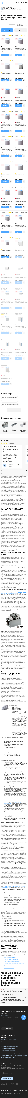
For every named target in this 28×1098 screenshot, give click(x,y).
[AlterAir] (3, 2)
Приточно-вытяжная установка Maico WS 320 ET (6, 201)
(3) (26, 60)
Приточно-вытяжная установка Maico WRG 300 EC (7, 352)
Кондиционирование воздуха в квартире (11, 1053)
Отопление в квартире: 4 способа (9, 1046)
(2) (26, 187)
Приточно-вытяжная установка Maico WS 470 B (7, 175)
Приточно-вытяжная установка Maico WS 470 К (20, 150)
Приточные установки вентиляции (5, 430)
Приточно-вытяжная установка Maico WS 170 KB (20, 74)
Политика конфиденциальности (9, 1017)
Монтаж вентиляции (9, 968)
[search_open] (19, 2)
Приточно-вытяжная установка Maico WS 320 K (20, 201)
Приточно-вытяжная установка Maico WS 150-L (7, 302)
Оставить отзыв (7, 1028)
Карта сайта (4, 1021)
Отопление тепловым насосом (9, 1050)
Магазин (3, 7)
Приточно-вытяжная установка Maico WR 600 (6, 327)
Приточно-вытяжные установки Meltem (9, 401)
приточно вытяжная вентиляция (16, 488)
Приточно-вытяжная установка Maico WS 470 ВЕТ (20, 125)
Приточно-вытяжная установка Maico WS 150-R (21, 302)
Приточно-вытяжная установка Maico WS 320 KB (6, 49)
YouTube (9, 1090)
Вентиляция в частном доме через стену (14, 963)
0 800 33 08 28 (6, 1063)
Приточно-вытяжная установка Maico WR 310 (6, 251)
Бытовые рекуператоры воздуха (23, 430)
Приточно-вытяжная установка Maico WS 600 (6, 378)
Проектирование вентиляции (11, 965)
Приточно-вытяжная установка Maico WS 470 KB (6, 99)
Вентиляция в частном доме (11, 959)
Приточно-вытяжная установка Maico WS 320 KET (20, 99)
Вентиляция (9, 7)
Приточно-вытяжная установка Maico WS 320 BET (20, 175)
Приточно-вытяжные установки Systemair (10, 404)
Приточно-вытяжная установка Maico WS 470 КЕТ (6, 125)
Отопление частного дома (8, 1048)
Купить (5, 55)
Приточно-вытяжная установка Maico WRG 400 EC (20, 327)
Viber (26, 1090)
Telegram (21, 1090)
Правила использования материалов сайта (12, 1019)
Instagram (15, 1090)
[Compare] (10, 55)
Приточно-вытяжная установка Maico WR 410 (20, 226)
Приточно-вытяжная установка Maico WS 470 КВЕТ (20, 49)
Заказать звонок (7, 1078)
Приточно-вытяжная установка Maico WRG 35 (6, 276)
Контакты (3, 1024)
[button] (26, 470)
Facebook (3, 1090)
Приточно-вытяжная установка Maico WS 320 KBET (6, 74)
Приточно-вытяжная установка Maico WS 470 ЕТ (6, 150)
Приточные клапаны (14, 430)
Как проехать (4, 1015)
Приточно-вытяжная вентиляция (12, 961)
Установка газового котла (8, 1057)
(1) (12, 237)
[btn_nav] (26, 2)
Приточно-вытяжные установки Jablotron (9, 397)
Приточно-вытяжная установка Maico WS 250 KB (20, 251)
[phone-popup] (17, 2)
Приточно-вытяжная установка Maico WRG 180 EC (20, 352)
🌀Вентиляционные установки (8, 8)
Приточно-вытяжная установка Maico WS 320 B (7, 226)
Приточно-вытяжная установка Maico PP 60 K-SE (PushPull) (20, 276)
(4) (12, 35)
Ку (5, 886)
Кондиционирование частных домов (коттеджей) (14, 1055)
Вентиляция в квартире (9, 957)
